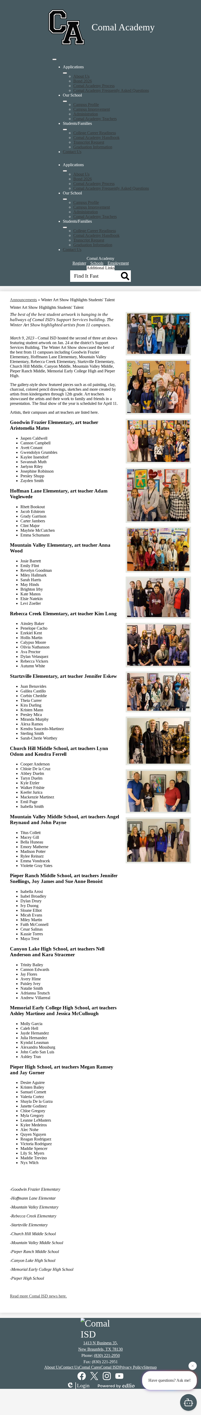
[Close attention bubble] (192, 1367)
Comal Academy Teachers (95, 118)
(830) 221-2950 (107, 1355)
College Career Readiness (94, 133)
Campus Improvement (91, 109)
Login (83, 1385)
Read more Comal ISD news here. (38, 1296)
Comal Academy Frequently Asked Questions (111, 90)
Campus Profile (86, 104)
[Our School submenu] (65, 101)
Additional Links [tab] (101, 268)
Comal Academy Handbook (96, 137)
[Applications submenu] (65, 73)
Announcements (23, 300)
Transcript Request (88, 142)
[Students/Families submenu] (65, 129)
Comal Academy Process (94, 85)
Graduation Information (92, 147)
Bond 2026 (82, 81)
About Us (81, 76)
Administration (85, 114)
